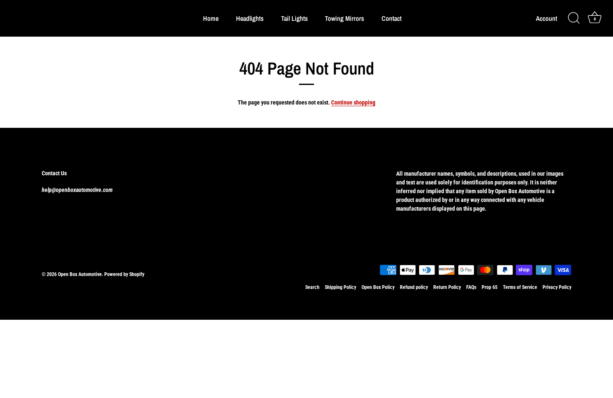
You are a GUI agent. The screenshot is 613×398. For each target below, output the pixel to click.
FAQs (471, 287)
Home (211, 18)
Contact (392, 18)
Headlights (250, 18)
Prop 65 (489, 287)
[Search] (574, 18)
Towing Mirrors (344, 18)
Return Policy (447, 287)
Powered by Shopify (124, 274)
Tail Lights (294, 18)
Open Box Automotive (80, 274)
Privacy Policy (557, 287)
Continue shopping (353, 102)
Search (312, 287)
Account (546, 18)
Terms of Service (520, 287)
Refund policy (414, 287)
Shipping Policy (340, 287)
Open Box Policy (378, 287)
